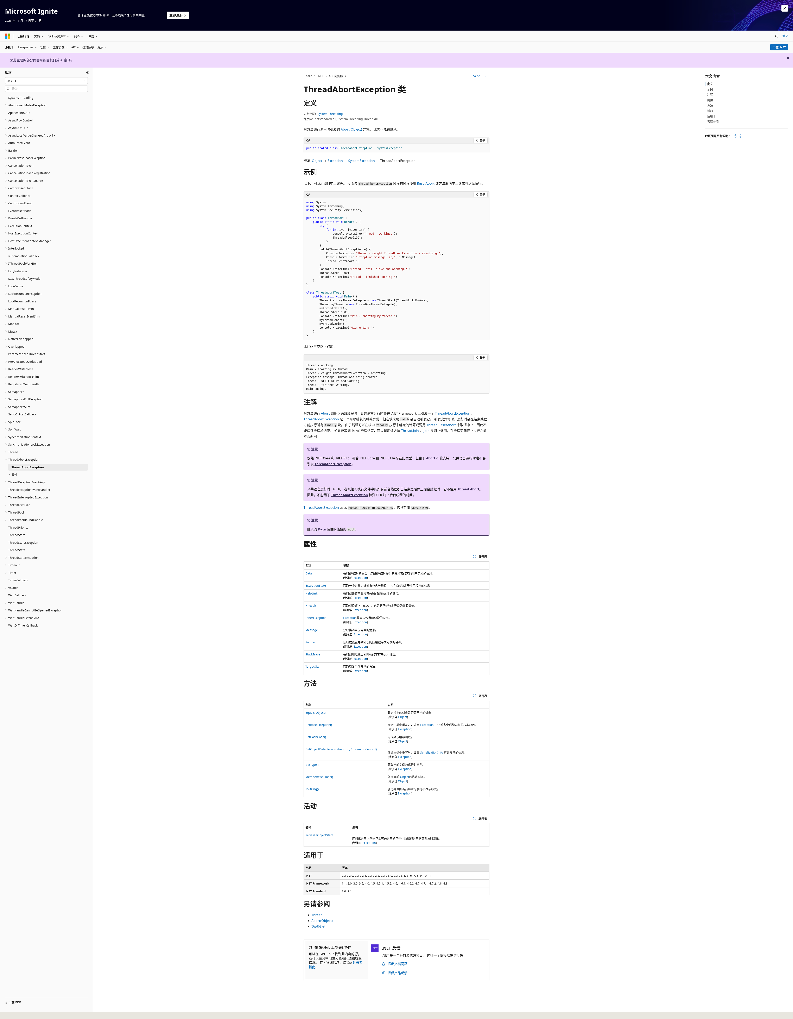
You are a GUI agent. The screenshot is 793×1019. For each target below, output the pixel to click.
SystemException (361, 160)
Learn (308, 76)
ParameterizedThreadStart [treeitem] (26, 354)
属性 (710, 100)
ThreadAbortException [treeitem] (28, 467)
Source (310, 642)
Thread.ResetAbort (441, 425)
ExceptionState (315, 585)
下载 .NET (779, 47)
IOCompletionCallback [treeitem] (23, 256)
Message (311, 630)
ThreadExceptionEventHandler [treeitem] (29, 490)
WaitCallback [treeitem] (17, 595)
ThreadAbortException (452, 413)
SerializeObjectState (319, 835)
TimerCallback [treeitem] (18, 580)
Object (317, 160)
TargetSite (312, 666)
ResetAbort (425, 183)
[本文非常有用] (735, 135)
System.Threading (330, 114)
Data (322, 529)
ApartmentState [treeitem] (19, 113)
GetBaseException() (318, 725)
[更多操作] (485, 76)
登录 (785, 36)
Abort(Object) (351, 129)
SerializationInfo (431, 752)
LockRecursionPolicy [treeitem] (22, 301)
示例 (710, 89)
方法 (710, 105)
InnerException (315, 618)
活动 (710, 111)
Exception (335, 160)
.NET (320, 76)
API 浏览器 (336, 76)
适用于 (711, 116)
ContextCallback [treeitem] (19, 196)
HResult (310, 606)
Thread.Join (410, 430)
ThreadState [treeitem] (16, 550)
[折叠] (87, 72)
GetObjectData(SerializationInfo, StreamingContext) (341, 749)
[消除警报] (784, 8)
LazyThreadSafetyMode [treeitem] (24, 279)
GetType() (311, 765)
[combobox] (46, 80)
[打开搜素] (776, 36)
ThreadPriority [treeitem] (18, 527)
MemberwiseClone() (319, 777)
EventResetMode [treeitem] (19, 211)
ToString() (312, 789)
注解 (710, 94)
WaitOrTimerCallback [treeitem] (23, 625)
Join (427, 430)
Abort (325, 413)
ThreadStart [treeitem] (16, 535)
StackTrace (312, 654)
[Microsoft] (7, 36)
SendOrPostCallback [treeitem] (22, 414)
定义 (710, 84)
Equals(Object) (315, 713)
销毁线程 (318, 926)
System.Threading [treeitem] (20, 98)
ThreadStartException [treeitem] (23, 543)
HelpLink (311, 593)
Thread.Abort (468, 489)
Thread (317, 915)
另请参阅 (713, 122)
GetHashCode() (315, 737)
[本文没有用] (740, 135)
